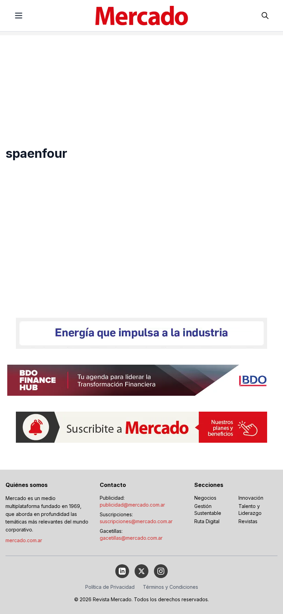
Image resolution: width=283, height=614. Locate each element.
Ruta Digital (206, 521)
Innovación (250, 498)
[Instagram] (161, 571)
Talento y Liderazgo (250, 509)
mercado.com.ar (24, 540)
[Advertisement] (141, 83)
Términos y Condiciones (170, 587)
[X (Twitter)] (141, 571)
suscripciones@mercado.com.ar (136, 521)
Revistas (247, 521)
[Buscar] (265, 15)
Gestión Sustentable (207, 509)
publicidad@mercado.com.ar (132, 505)
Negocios (205, 498)
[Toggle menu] (18, 15)
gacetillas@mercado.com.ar (131, 538)
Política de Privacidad (110, 587)
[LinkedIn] (122, 571)
